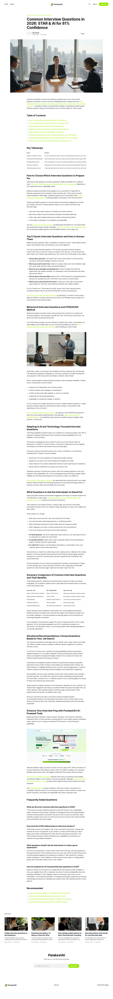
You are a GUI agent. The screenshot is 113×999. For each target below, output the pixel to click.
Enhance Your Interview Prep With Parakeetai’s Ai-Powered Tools (50, 141)
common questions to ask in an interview (39, 15)
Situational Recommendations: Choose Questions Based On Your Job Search (53, 138)
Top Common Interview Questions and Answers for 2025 (47, 896)
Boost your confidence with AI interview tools (71, 227)
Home (6, 4)
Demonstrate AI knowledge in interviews (40, 480)
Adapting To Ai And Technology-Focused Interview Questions (48, 129)
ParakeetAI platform (36, 788)
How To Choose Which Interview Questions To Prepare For (48, 120)
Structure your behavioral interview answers (41, 413)
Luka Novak (35, 33)
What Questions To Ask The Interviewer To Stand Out (46, 132)
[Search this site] (89, 4)
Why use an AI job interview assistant (38, 777)
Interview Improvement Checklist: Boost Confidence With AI (48, 902)
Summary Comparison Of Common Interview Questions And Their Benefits (53, 135)
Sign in (95, 4)
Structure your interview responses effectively (41, 295)
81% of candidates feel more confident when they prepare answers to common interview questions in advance (56, 104)
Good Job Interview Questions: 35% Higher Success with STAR (49, 893)
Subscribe (104, 4)
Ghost (106, 985)
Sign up (56, 985)
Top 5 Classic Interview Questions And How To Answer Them (48, 123)
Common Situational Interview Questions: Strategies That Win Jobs (50, 899)
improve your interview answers (42, 225)
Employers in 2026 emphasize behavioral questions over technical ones (53, 184)
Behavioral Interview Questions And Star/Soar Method (46, 126)
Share (82, 33)
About (12, 4)
